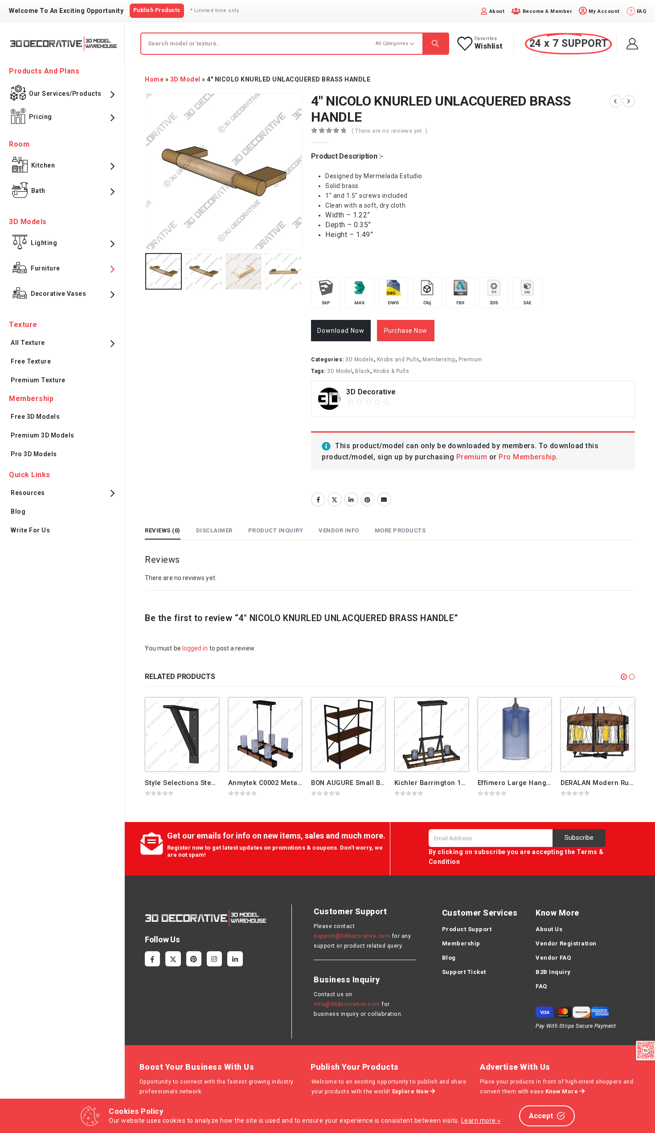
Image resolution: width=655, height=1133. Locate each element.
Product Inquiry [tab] (275, 530)
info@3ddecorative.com (347, 1004)
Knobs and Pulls (398, 359)
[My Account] (632, 43)
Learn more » (481, 1120)
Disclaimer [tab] (214, 530)
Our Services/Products (65, 93)
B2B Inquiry (553, 972)
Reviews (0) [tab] (162, 530)
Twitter (335, 499)
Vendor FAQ (553, 957)
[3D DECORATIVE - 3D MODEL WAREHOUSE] (63, 43)
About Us (549, 929)
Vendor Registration (566, 943)
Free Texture (31, 361)
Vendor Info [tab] (339, 530)
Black (362, 371)
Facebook (318, 499)
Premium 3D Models (42, 435)
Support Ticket (464, 972)
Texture (23, 324)
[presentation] (147, 171)
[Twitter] (172, 958)
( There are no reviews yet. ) (390, 130)
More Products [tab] (400, 530)
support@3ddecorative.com (352, 936)
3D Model (185, 79)
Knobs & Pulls (391, 371)
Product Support (467, 929)
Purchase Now (405, 330)
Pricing (40, 116)
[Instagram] (214, 958)
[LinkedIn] (234, 958)
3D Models (359, 359)
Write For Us (30, 530)
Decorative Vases (58, 293)
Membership (438, 359)
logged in (195, 648)
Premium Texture (38, 380)
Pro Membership (527, 457)
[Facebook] (152, 958)
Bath (38, 190)
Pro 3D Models (34, 454)
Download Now (340, 330)
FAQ (541, 986)
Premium (470, 359)
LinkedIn (351, 499)
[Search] (435, 43)
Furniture (45, 268)
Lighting (44, 242)
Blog (18, 511)
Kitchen (43, 165)
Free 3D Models (35, 416)
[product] (182, 734)
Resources (28, 492)
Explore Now (411, 1091)
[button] (624, 676)
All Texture (28, 342)
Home (154, 79)
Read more (204, 712)
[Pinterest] (193, 958)
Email (384, 499)
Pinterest (367, 499)
